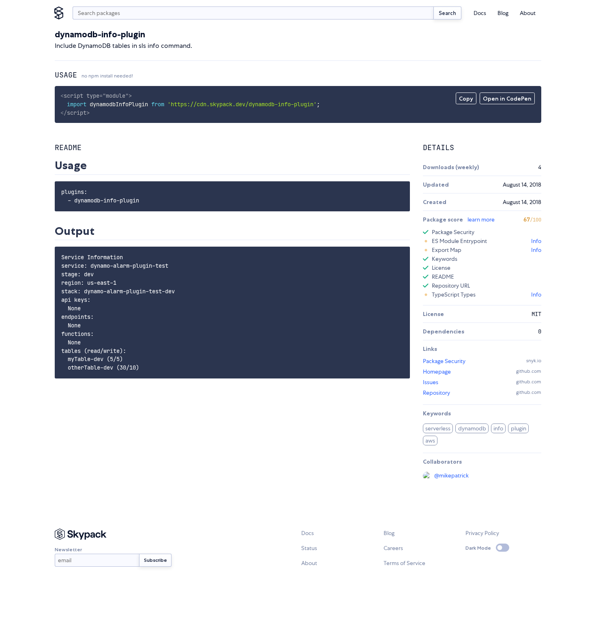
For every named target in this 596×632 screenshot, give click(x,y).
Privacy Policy (482, 533)
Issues (430, 382)
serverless (437, 428)
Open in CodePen (507, 98)
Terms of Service (404, 563)
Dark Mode (478, 548)
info (498, 428)
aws (430, 440)
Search (447, 13)
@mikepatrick (451, 475)
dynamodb (472, 428)
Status (309, 548)
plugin (518, 428)
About (528, 13)
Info (536, 241)
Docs (480, 13)
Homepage (437, 371)
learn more (481, 219)
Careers (393, 548)
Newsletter (68, 549)
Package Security (444, 361)
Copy (466, 98)
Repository (436, 392)
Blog (502, 13)
